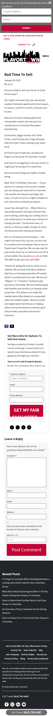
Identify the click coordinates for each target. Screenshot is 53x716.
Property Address (18, 374)
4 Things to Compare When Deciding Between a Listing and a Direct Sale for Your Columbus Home (26, 582)
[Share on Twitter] (12, 326)
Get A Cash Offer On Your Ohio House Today (23, 37)
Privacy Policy (11, 658)
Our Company (12, 654)
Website (10, 512)
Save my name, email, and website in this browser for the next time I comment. (24, 528)
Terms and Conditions (37, 658)
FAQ (40, 650)
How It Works (30, 650)
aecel (10, 84)
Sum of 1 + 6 (13, 535)
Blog (22, 658)
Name (10, 490)
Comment (12, 455)
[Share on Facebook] (6, 326)
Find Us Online (28, 654)
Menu (46, 56)
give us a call (33, 256)
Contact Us (24, 44)
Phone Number (17, 395)
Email (13, 384)
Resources (42, 654)
